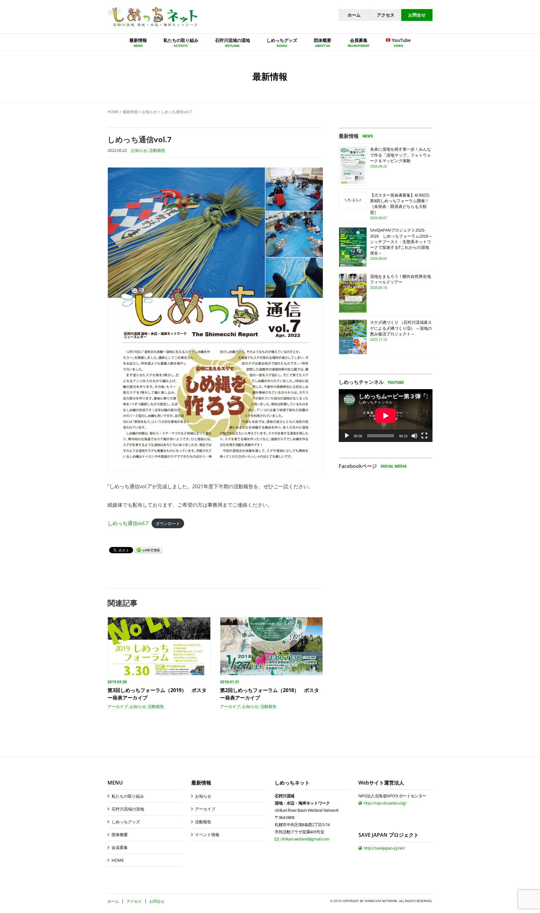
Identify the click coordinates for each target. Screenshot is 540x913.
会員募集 (120, 847)
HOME (113, 111)
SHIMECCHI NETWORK (381, 901)
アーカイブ (118, 706)
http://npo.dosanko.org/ (385, 803)
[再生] (347, 436)
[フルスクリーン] (424, 436)
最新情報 (130, 111)
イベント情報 (207, 834)
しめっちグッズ (126, 822)
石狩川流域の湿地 (128, 809)
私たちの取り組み (128, 796)
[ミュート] (414, 436)
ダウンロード (168, 523)
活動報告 (157, 150)
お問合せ (417, 15)
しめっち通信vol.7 (128, 523)
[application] (385, 415)
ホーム (354, 15)
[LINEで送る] (148, 549)
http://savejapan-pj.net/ (384, 848)
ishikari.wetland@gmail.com (305, 839)
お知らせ (149, 111)
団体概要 (120, 834)
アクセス (385, 15)
